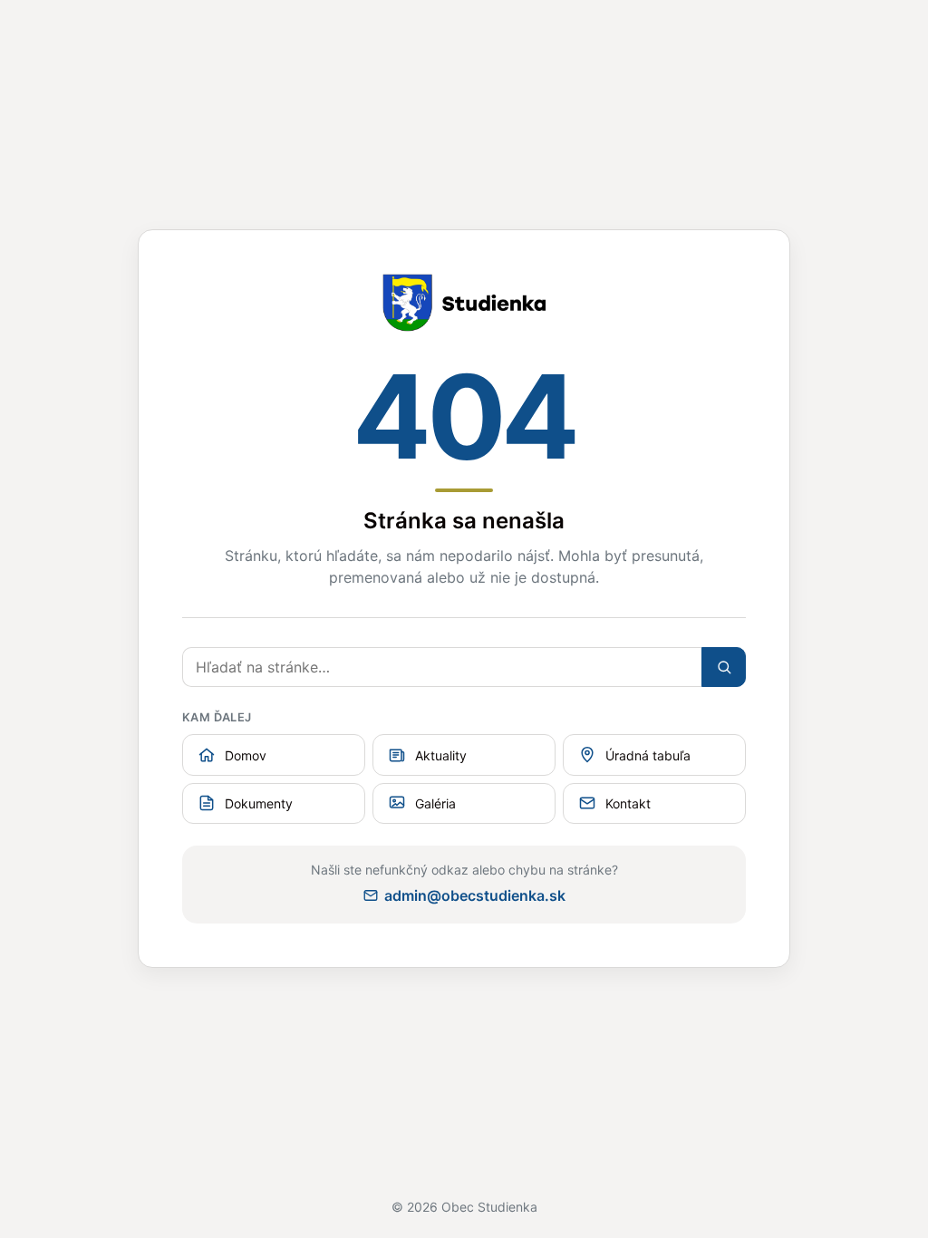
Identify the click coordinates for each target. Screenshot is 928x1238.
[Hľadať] (723, 667)
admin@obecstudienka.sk (475, 895)
